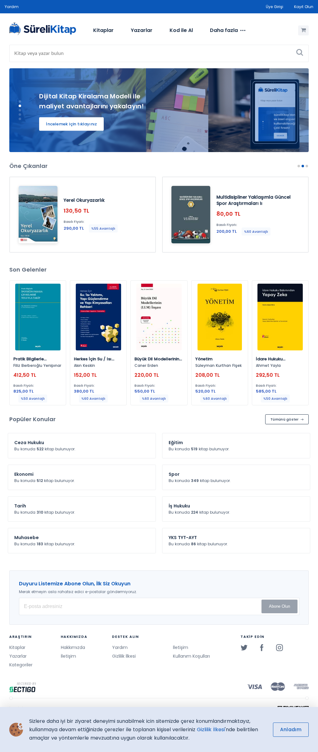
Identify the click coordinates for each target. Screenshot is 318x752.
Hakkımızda (73, 647)
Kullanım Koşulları (191, 656)
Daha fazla (224, 30)
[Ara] (299, 53)
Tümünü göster (284, 419)
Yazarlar (141, 30)
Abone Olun (279, 606)
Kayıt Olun (303, 6)
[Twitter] (244, 647)
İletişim (68, 656)
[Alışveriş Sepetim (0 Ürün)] (303, 30)
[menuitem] (103, 30)
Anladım (291, 729)
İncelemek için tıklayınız (71, 124)
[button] (20, 101)
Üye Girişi (274, 6)
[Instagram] (279, 647)
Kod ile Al (181, 30)
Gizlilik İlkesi (124, 656)
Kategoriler (21, 665)
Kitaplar (103, 30)
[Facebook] (261, 647)
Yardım (12, 6)
